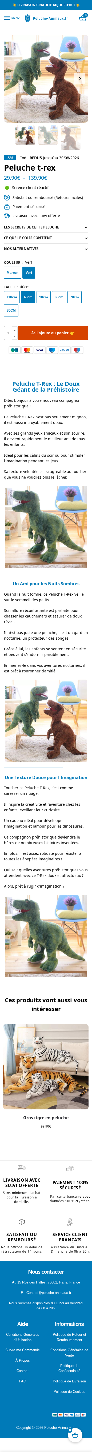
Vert (29, 273)
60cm (59, 297)
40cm (28, 297)
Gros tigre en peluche (46, 1118)
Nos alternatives (21, 248)
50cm (43, 297)
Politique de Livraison (69, 1381)
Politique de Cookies (69, 1392)
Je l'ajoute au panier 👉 (53, 333)
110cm (12, 297)
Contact (23, 1371)
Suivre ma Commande (22, 1350)
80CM (11, 310)
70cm (74, 297)
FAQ (22, 1381)
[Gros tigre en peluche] (46, 1066)
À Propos (22, 1360)
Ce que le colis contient (28, 237)
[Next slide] (79, 78)
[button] (14, 330)
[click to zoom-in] (48, 79)
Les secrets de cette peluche (31, 227)
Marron (12, 273)
